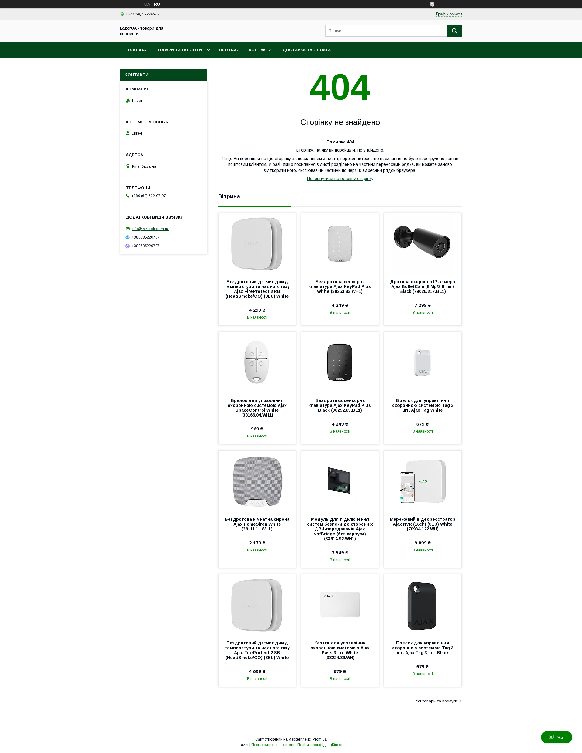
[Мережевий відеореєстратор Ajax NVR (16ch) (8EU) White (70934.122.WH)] (422, 481)
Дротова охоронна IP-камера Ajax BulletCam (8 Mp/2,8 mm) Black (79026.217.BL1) (422, 286)
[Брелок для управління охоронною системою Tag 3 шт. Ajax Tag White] (422, 362)
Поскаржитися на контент (273, 745)
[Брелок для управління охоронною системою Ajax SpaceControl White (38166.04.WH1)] (257, 362)
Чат (561, 737)
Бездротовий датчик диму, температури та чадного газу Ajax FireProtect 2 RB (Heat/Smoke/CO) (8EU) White (257, 289)
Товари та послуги (179, 50)
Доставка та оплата (307, 50)
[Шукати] (454, 31)
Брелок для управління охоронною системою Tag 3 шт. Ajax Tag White (422, 405)
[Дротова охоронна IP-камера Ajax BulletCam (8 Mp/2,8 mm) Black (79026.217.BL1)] (422, 243)
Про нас (228, 50)
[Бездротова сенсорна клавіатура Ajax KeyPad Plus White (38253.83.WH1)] (340, 243)
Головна (135, 50)
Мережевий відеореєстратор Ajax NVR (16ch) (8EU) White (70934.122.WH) (422, 524)
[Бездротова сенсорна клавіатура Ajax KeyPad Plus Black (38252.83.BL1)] (340, 362)
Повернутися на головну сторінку (340, 178)
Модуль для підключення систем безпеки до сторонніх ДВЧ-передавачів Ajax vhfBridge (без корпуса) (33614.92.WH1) (340, 529)
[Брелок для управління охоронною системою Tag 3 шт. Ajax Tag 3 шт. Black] (422, 604)
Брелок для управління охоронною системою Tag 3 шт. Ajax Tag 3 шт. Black (422, 648)
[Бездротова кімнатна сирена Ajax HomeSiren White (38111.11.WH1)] (257, 481)
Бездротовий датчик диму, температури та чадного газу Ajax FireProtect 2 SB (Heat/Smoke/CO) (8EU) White (257, 650)
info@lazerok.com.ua (150, 228)
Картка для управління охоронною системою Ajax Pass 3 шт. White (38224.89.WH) (340, 650)
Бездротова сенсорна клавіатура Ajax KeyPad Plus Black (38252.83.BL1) (340, 405)
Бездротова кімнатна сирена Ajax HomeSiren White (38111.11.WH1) (257, 524)
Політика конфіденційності (320, 745)
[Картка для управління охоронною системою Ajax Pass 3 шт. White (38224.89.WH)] (340, 604)
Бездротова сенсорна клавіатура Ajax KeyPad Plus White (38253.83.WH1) (340, 286)
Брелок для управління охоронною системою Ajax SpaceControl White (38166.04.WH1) (257, 407)
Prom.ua (320, 739)
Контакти (260, 50)
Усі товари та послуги (436, 701)
